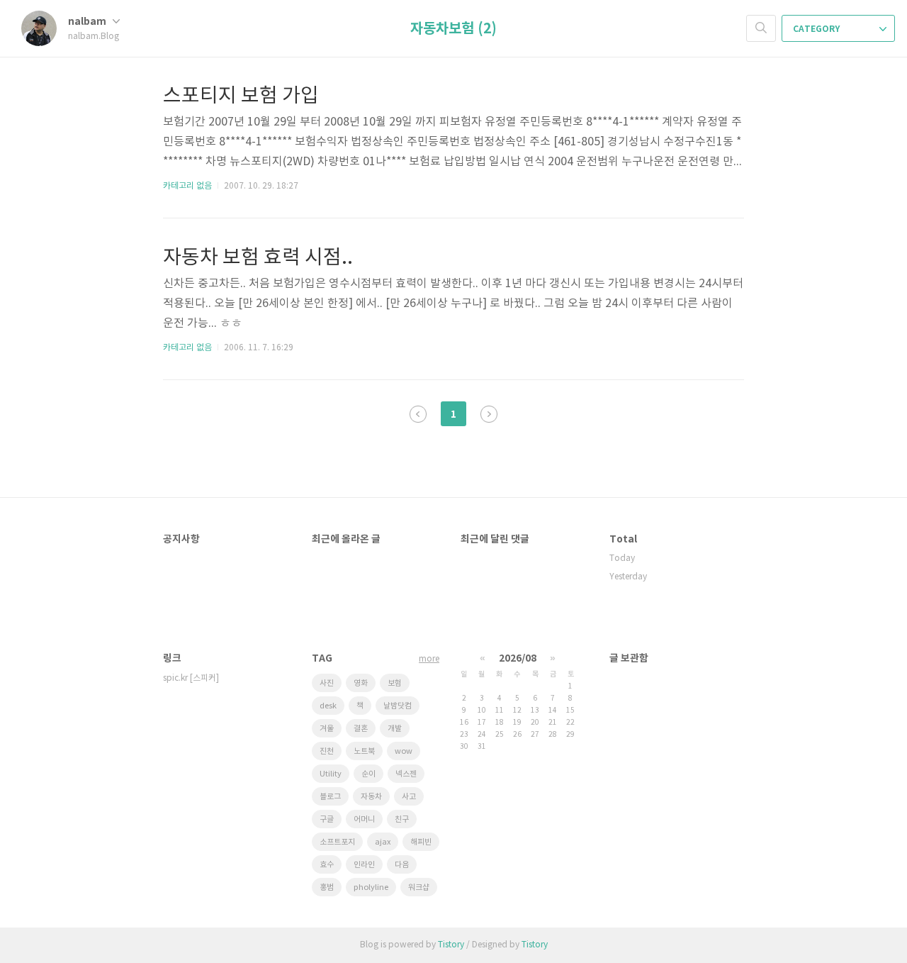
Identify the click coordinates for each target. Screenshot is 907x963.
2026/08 (517, 658)
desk (328, 706)
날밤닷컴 (397, 706)
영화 (361, 683)
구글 (327, 819)
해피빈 (421, 842)
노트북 (364, 751)
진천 (327, 751)
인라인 (364, 864)
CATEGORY (817, 29)
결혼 (361, 728)
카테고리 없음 (187, 186)
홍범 (327, 887)
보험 (395, 683)
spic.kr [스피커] (191, 678)
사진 (327, 683)
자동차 (371, 796)
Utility (331, 774)
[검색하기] (761, 28)
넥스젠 (406, 774)
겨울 (327, 728)
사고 (409, 796)
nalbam (88, 22)
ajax (382, 842)
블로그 (330, 796)
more (429, 659)
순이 (368, 774)
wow (403, 751)
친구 (402, 819)
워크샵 (418, 887)
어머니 (364, 819)
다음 (402, 864)
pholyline (371, 887)
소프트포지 (337, 842)
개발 (395, 728)
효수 (327, 864)
